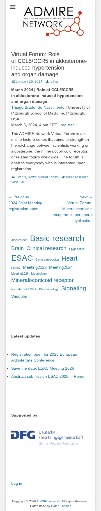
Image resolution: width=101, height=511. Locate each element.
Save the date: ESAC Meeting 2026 (42, 368)
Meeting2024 (61, 267)
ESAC (22, 258)
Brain (17, 248)
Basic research (77, 177)
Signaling (73, 288)
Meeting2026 (20, 273)
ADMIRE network (48, 501)
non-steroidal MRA (23, 289)
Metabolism (39, 273)
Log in (16, 483)
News (32, 177)
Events (21, 177)
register (67, 125)
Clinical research (46, 248)
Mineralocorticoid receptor (42, 280)
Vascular (17, 182)
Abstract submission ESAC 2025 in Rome (47, 376)
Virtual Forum (48, 177)
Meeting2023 (35, 267)
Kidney (15, 267)
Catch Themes (61, 506)
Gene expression (47, 259)
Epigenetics (77, 249)
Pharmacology (49, 289)
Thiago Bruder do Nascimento (38, 107)
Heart (69, 258)
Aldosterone (19, 240)
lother (54, 82)
